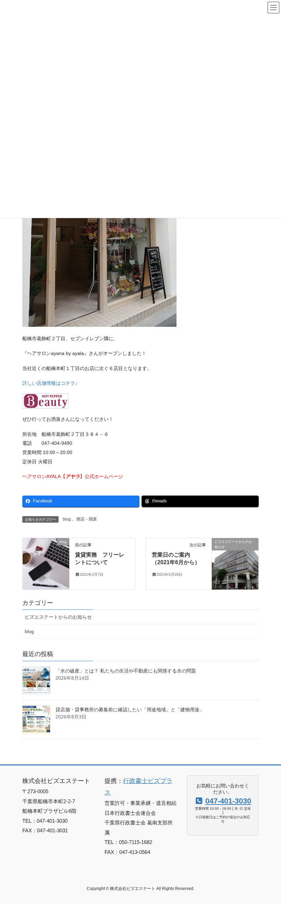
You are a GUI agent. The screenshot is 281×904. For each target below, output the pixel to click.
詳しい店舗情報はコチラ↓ (49, 383)
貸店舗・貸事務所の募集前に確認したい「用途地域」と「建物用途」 (130, 709)
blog (67, 519)
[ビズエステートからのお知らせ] (235, 555)
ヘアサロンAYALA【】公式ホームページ (72, 476)
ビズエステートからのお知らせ (58, 617)
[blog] (46, 563)
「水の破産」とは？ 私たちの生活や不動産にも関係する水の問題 (126, 671)
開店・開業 (86, 519)
